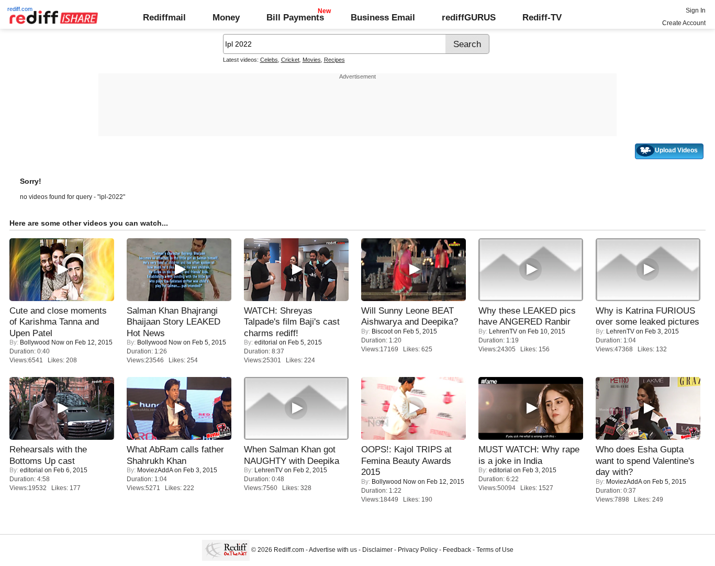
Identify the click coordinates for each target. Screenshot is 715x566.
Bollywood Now (42, 342)
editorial (265, 342)
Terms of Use (494, 549)
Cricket (290, 60)
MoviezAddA (155, 470)
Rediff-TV (542, 17)
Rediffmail (164, 17)
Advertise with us (333, 549)
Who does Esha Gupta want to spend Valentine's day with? (645, 460)
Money (226, 17)
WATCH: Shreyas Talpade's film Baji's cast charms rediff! (292, 322)
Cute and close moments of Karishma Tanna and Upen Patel (58, 322)
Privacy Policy (418, 549)
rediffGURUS (469, 17)
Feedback (457, 549)
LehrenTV (503, 331)
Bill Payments (295, 17)
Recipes (334, 60)
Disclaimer (377, 549)
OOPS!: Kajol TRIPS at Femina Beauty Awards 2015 (406, 460)
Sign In (696, 10)
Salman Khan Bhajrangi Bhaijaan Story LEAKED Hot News (173, 322)
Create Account (684, 23)
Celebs (269, 60)
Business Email (383, 17)
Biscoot (382, 331)
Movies (312, 60)
